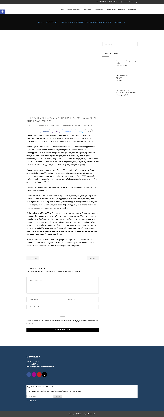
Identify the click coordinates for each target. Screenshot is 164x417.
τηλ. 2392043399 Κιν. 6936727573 (106, 2)
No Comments (55, 125)
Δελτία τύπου (88, 125)
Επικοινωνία (132, 9)
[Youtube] (33, 2)
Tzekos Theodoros (43, 125)
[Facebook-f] (28, 374)
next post (91, 258)
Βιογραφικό (87, 9)
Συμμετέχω (121, 9)
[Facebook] (27, 2)
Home (40, 22)
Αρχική (62, 9)
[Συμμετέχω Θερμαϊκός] (37, 7)
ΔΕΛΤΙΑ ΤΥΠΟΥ (51, 22)
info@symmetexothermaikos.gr (128, 2)
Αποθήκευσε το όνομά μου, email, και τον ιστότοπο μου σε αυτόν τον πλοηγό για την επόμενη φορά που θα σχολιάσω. (62, 322)
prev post (33, 258)
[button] (2, 12)
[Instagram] (30, 2)
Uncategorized (67, 125)
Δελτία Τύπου (111, 9)
